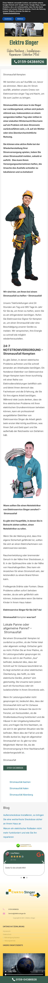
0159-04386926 (15, 768)
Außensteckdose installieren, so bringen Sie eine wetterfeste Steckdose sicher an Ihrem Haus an (23, 819)
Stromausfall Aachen (20, 782)
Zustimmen (8, 19)
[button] (5, 862)
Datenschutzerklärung (11, 13)
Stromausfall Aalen (19, 788)
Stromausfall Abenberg (21, 794)
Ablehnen (20, 19)
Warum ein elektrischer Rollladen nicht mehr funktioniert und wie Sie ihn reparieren (22, 832)
